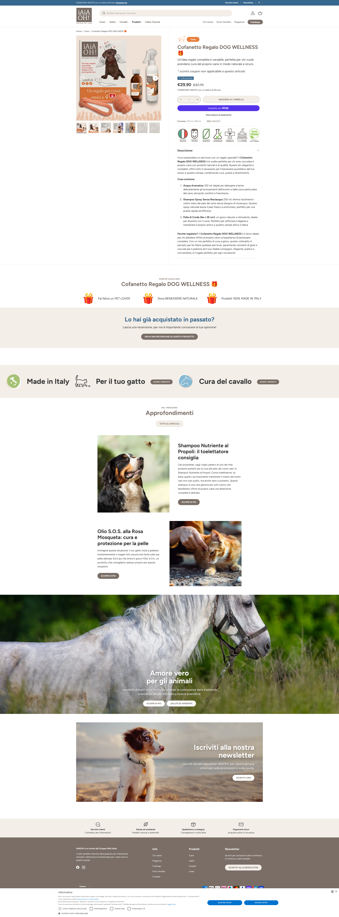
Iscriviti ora (243, 778)
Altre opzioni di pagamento (218, 114)
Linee (191, 871)
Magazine (239, 22)
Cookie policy (93, 899)
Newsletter (248, 2)
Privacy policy (81, 899)
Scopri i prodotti (55, 382)
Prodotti (136, 22)
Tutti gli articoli (170, 423)
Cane (102, 22)
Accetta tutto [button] (224, 903)
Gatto (112, 22)
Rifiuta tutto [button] (261, 903)
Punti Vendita (224, 22)
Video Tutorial (152, 22)
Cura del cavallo (119, 381)
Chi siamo (208, 22)
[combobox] (165, 13)
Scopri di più (189, 502)
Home (79, 31)
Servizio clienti (231, 2)
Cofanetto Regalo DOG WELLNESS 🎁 (109, 31)
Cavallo (124, 22)
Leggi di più (171, 904)
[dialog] (169, 902)
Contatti (156, 876)
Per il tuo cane (222, 381)
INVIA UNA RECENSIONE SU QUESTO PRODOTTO (169, 336)
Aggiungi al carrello (231, 99)
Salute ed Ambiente (181, 703)
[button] (260, 13)
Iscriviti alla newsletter (243, 867)
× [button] (336, 892)
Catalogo (156, 866)
